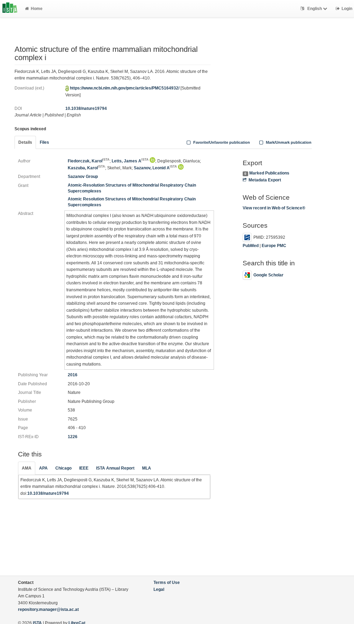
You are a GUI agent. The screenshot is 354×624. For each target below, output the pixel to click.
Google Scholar (268, 275)
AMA (26, 468)
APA (43, 468)
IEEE (83, 468)
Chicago (63, 468)
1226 (72, 436)
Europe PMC (274, 245)
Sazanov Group (83, 176)
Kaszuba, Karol (86, 168)
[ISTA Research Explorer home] (10, 8)
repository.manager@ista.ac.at (48, 609)
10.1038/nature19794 (86, 108)
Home (37, 8)
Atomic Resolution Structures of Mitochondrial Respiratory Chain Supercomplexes (132, 202)
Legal (158, 589)
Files (44, 142)
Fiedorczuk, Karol (89, 161)
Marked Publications (269, 173)
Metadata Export (265, 180)
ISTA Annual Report (115, 468)
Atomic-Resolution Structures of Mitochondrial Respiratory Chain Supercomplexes (132, 188)
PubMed (251, 245)
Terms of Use (166, 582)
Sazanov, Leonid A (155, 168)
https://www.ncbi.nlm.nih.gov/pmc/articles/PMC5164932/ (124, 88)
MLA (146, 468)
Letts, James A (130, 161)
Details (25, 142)
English (314, 8)
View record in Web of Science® (274, 208)
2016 (72, 374)
